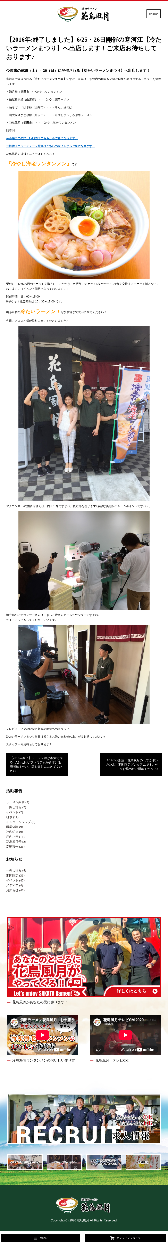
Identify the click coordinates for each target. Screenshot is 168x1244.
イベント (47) (15, 880)
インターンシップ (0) (20, 822)
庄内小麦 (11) (15, 836)
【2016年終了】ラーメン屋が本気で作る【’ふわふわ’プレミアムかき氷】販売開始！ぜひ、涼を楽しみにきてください (36, 764)
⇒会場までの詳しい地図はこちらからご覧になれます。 (42, 138)
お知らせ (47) (15, 890)
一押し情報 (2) (16, 807)
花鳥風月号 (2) (16, 841)
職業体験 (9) (14, 827)
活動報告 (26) (15, 846)
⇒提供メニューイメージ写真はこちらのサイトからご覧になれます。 (50, 146)
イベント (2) (14, 812)
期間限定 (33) (15, 875)
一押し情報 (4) (16, 870)
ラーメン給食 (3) (17, 802)
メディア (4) (14, 885)
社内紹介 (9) (14, 832)
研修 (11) (12, 817)
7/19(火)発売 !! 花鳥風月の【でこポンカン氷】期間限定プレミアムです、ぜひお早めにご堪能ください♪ (132, 765)
